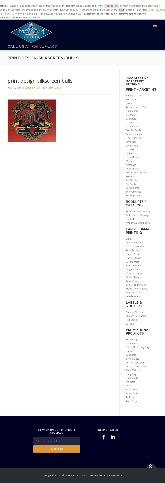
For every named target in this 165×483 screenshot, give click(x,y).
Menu (154, 25)
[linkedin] (112, 437)
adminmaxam (54, 87)
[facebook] (103, 437)
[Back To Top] (151, 468)
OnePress (93, 475)
